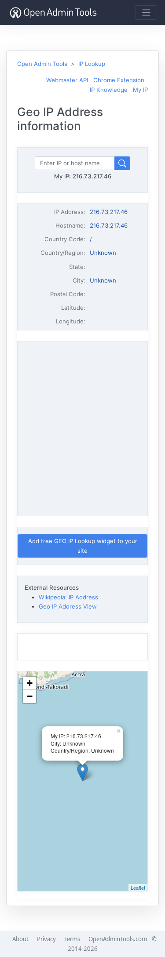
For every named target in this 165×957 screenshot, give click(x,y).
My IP (140, 89)
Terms (72, 939)
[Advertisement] (82, 427)
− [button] (30, 696)
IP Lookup (91, 63)
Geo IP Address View (68, 606)
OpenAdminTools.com (117, 939)
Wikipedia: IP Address (68, 597)
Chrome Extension (118, 79)
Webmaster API (67, 79)
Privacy (46, 939)
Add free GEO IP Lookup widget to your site (82, 545)
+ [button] (30, 683)
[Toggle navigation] (146, 12)
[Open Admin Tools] (53, 12)
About (20, 939)
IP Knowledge (109, 89)
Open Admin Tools (42, 63)
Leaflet (138, 887)
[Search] (122, 163)
